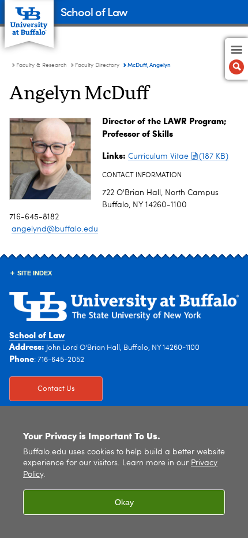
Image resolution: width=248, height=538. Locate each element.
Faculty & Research (41, 65)
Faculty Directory (97, 65)
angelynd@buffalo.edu (55, 229)
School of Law (94, 11)
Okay (124, 502)
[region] (124, 472)
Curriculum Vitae (178, 156)
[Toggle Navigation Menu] (236, 59)
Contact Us (42, 389)
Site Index (34, 273)
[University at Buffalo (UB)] (29, 17)
